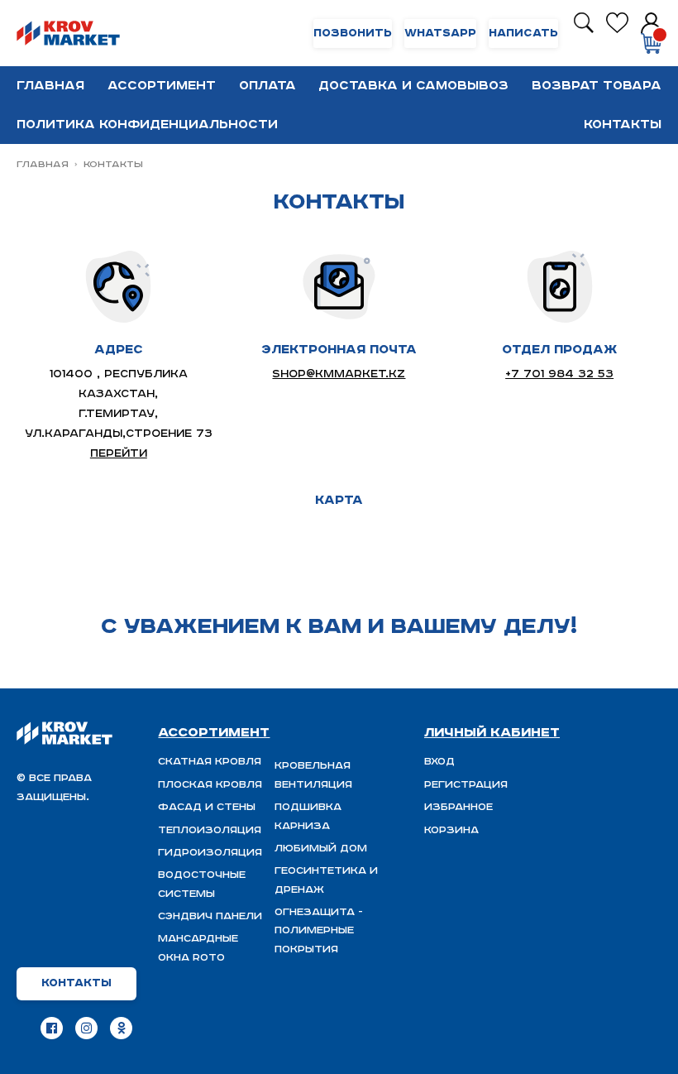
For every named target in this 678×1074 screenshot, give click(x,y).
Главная (50, 86)
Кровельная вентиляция (313, 775)
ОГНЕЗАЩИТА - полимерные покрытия (319, 931)
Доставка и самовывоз (413, 86)
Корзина (451, 830)
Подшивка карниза (308, 816)
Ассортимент (161, 86)
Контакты (622, 124)
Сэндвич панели (210, 916)
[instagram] (86, 1028)
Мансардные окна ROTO (198, 948)
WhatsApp (440, 33)
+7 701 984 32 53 (559, 374)
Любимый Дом (321, 848)
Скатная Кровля (209, 761)
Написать (523, 33)
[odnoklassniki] (121, 1028)
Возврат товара (596, 86)
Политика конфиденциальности (147, 124)
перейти (118, 454)
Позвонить (352, 33)
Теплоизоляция (209, 830)
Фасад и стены (206, 807)
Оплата (267, 86)
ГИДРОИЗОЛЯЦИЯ (210, 852)
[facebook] (52, 1028)
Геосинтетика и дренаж (326, 880)
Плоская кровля (210, 785)
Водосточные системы (202, 884)
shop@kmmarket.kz (338, 374)
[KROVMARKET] (68, 33)
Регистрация (466, 785)
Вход (439, 761)
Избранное (458, 807)
